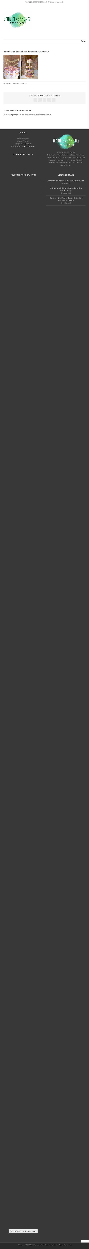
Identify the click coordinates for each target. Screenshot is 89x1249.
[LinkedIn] (23, 160)
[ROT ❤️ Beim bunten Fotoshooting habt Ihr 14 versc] (9, 563)
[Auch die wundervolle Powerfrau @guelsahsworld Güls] (36, 348)
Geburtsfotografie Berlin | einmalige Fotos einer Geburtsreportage (66, 189)
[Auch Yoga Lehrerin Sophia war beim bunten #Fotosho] (36, 628)
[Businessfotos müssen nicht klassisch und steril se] (23, 575)
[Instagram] (20, 160)
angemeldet (14, 115)
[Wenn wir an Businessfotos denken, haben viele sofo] (36, 979)
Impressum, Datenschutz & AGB (62, 1245)
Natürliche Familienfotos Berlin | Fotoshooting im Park (66, 181)
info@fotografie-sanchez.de (26, 146)
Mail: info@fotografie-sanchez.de (52, 2)
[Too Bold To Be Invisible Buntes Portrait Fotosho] (9, 785)
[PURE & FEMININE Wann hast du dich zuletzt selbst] (23, 253)
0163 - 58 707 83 (34, 2)
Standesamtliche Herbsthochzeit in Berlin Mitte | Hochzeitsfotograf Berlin (66, 199)
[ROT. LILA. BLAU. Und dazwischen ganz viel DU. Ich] (9, 313)
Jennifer (8, 83)
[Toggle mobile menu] (85, 13)
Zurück (83, 41)
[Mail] (26, 160)
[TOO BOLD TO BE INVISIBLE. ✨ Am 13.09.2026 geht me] (23, 984)
